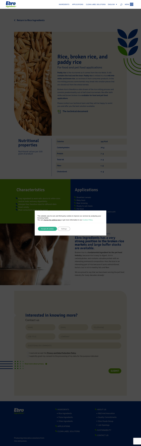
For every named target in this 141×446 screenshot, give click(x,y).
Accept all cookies (47, 229)
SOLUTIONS (96, 4)
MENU (127, 4)
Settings (64, 229)
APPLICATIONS (77, 4)
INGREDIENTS (64, 4)
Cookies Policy (88, 220)
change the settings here (52, 220)
